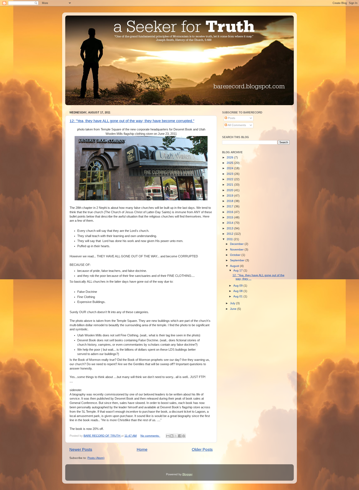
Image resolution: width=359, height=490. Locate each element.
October (235, 255)
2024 (230, 168)
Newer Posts (80, 449)
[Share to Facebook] (180, 436)
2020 (230, 190)
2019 (230, 195)
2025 (230, 162)
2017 (230, 206)
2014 (230, 222)
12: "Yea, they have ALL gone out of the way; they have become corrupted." (132, 121)
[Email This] (168, 436)
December (237, 244)
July (233, 303)
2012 (230, 233)
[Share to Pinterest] (184, 436)
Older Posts (202, 449)
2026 (230, 157)
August (235, 265)
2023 (230, 173)
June (233, 308)
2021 (230, 184)
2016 (230, 212)
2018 (230, 201)
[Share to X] (176, 436)
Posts (231, 118)
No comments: (150, 435)
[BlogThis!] (172, 436)
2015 (230, 217)
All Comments (236, 125)
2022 (230, 179)
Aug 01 (238, 296)
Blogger (187, 474)
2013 (230, 228)
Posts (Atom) (96, 458)
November (237, 249)
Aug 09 (238, 285)
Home (142, 449)
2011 (230, 239)
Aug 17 (238, 270)
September (237, 260)
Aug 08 (238, 291)
